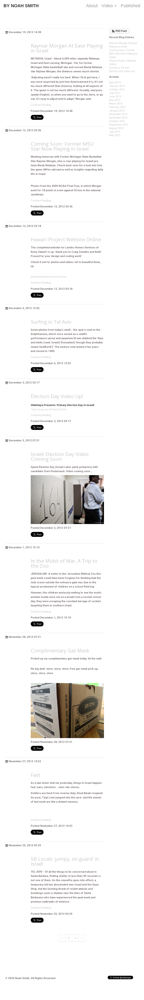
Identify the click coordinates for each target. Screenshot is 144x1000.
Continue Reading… (42, 104)
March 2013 (116, 103)
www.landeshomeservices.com (49, 276)
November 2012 (118, 117)
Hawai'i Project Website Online (66, 239)
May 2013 (114, 100)
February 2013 (117, 107)
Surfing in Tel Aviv (51, 321)
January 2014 (117, 86)
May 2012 (114, 135)
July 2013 (114, 93)
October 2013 (117, 89)
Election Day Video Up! (57, 396)
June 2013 (115, 96)
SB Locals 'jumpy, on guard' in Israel (65, 861)
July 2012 (114, 131)
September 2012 (118, 124)
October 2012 (117, 121)
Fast (35, 775)
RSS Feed (121, 31)
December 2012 (118, 114)
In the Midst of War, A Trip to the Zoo (64, 563)
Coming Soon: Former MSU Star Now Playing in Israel (62, 146)
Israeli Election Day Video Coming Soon (60, 456)
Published (130, 5)
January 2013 (117, 110)
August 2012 (116, 128)
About (92, 5)
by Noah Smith (21, 5)
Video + (109, 5)
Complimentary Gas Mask (60, 650)
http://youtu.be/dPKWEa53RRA (48, 409)
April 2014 (115, 82)
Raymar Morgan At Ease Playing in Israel (67, 48)
